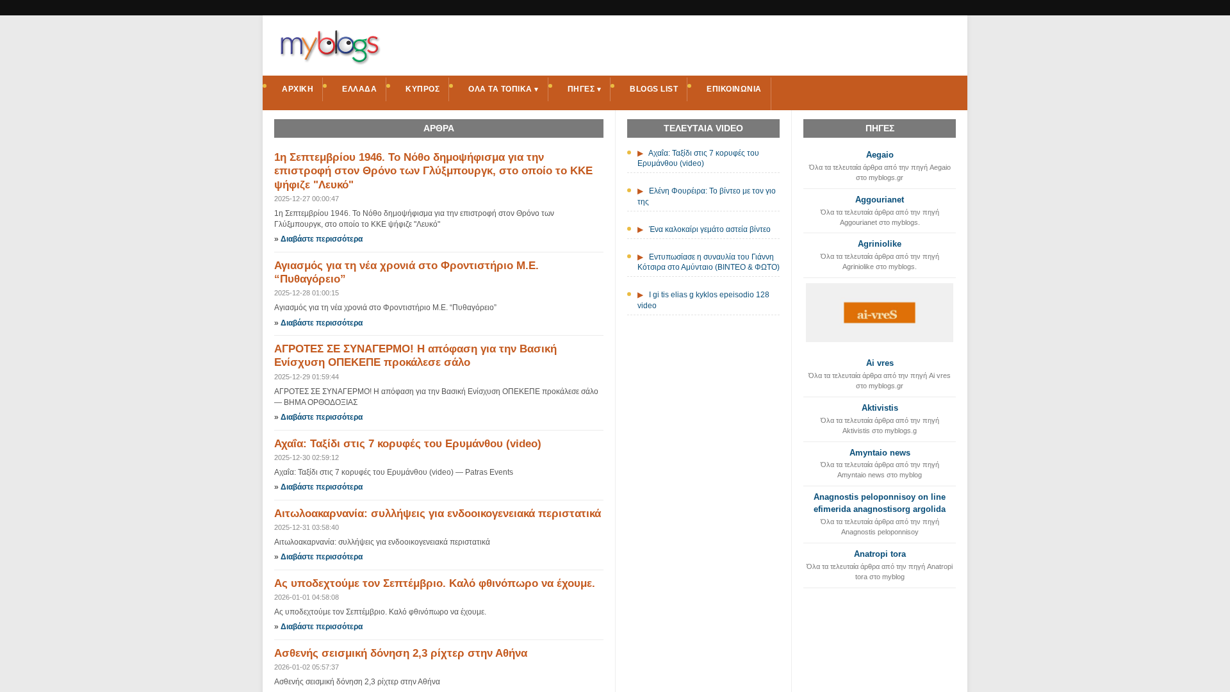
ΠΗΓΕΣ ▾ (585, 89)
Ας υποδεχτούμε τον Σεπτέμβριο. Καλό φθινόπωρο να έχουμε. (434, 583)
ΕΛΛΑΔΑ (359, 89)
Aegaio (880, 155)
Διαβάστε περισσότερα (322, 239)
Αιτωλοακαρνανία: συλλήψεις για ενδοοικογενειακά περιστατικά (437, 513)
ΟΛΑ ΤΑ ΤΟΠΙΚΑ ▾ (503, 89)
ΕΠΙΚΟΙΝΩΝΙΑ (734, 89)
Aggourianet (879, 199)
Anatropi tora (880, 554)
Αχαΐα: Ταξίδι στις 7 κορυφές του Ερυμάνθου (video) (407, 444)
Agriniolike (879, 244)
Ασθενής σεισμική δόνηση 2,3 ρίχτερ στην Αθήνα (400, 653)
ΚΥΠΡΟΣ (422, 89)
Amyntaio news (879, 452)
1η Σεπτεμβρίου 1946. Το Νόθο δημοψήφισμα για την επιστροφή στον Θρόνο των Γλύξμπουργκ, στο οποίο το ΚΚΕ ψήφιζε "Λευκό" (433, 171)
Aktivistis (880, 408)
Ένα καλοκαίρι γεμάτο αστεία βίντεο (710, 229)
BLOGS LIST (654, 89)
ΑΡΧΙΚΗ (297, 89)
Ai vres (880, 363)
